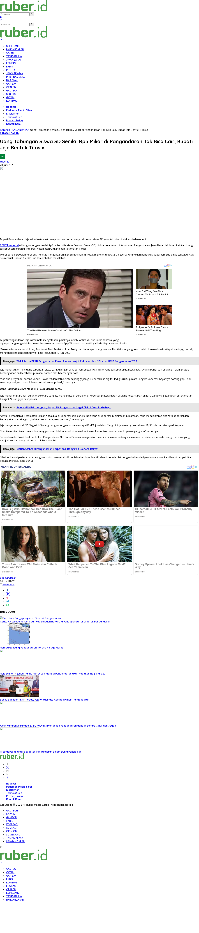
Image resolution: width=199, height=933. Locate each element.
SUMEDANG (12, 46)
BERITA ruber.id (9, 245)
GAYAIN (10, 97)
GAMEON (11, 83)
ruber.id (4, 161)
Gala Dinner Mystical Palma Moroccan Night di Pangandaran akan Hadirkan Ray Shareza (52, 673)
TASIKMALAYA (14, 56)
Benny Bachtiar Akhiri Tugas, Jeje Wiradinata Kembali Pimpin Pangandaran (44, 699)
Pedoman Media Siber (19, 110)
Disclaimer (12, 113)
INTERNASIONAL (15, 76)
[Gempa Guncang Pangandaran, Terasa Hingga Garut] (19, 644)
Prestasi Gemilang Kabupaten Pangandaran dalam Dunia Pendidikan (40, 751)
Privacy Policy (14, 120)
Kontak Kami (13, 123)
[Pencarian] (1, 21)
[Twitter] (7, 767)
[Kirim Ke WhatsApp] (7, 605)
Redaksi (11, 106)
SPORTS (11, 94)
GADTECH (11, 90)
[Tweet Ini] (8, 595)
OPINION (11, 87)
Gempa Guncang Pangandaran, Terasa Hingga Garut (31, 647)
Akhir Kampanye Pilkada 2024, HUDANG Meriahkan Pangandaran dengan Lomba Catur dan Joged (58, 725)
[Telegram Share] (7, 601)
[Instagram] (7, 771)
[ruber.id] (44, 10)
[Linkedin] (7, 774)
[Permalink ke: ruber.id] (2, 158)
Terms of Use (14, 117)
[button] (31, 14)
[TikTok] (7, 778)
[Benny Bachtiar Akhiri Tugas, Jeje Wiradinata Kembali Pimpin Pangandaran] (19, 696)
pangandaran (8, 577)
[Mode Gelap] (1, 17)
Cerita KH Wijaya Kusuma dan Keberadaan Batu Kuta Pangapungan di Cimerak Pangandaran (55, 621)
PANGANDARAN (15, 49)
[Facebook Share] (7, 590)
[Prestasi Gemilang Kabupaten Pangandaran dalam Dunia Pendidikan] (19, 748)
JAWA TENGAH (14, 73)
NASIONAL (12, 80)
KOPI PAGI (11, 100)
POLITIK (10, 70)
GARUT (10, 52)
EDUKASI (11, 63)
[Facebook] (7, 764)
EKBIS (9, 66)
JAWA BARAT (13, 59)
